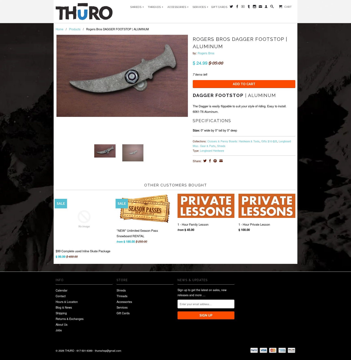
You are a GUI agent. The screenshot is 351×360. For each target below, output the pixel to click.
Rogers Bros (206, 53)
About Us (61, 324)
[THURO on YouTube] (243, 7)
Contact (61, 296)
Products (74, 29)
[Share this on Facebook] (209, 160)
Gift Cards (219, 7)
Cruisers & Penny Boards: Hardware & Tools (233, 141)
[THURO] (84, 11)
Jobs (59, 330)
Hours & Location (67, 302)
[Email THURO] (260, 7)
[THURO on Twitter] (231, 7)
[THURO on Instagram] (254, 7)
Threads (155, 7)
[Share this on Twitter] (204, 160)
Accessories (178, 7)
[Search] (272, 7)
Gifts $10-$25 (269, 141)
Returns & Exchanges (69, 319)
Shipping (61, 313)
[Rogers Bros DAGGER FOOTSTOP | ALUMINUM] (122, 76)
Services (200, 7)
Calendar (61, 290)
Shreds (137, 7)
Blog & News (64, 307)
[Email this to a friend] (220, 160)
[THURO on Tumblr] (249, 7)
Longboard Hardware (212, 150)
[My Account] (266, 7)
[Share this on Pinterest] (214, 160)
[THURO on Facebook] (237, 7)
